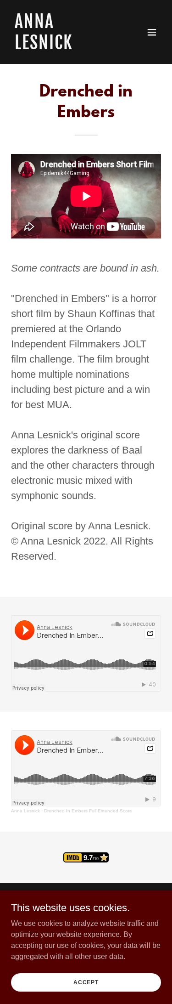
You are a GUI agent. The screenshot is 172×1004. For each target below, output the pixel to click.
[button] (152, 32)
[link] (63, 47)
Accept (86, 982)
